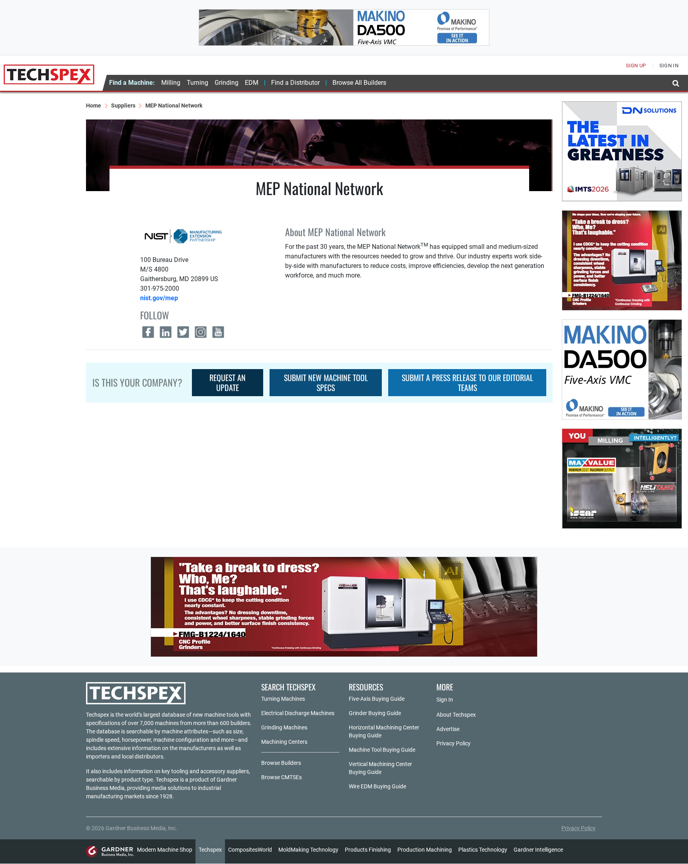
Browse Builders (281, 763)
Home (93, 105)
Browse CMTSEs (281, 777)
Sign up (636, 65)
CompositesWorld (250, 849)
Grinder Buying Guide (375, 713)
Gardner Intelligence (538, 849)
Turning (197, 82)
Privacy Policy (453, 743)
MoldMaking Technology (308, 849)
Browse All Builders (359, 82)
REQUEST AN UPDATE (227, 382)
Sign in (668, 65)
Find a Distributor (295, 82)
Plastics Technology (482, 849)
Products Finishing (368, 849)
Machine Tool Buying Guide (382, 750)
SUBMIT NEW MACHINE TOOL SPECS (326, 382)
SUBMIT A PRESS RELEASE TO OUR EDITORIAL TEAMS (467, 382)
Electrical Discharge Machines (297, 713)
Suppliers (123, 105)
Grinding (226, 82)
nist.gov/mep (159, 298)
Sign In (444, 699)
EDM (251, 82)
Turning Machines (283, 699)
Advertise (447, 729)
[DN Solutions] (622, 151)
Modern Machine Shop (164, 849)
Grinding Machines (284, 727)
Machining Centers (284, 742)
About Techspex (456, 715)
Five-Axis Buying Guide (377, 699)
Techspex (210, 849)
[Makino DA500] (344, 27)
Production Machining (424, 849)
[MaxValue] (622, 478)
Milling (170, 82)
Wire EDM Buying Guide (377, 786)
